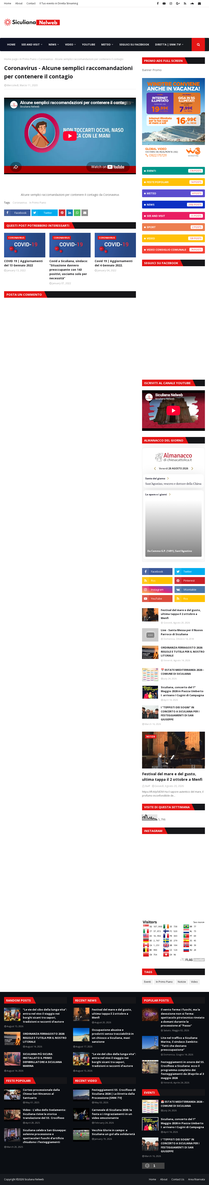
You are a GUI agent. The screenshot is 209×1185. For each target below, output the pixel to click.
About (18, 3)
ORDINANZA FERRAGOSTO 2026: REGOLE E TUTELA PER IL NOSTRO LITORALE (183, 651)
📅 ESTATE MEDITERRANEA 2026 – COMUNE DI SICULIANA (182, 672)
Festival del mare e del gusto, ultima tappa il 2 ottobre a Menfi (181, 614)
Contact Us (177, 1179)
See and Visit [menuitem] (30, 44)
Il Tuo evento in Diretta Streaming (59, 3)
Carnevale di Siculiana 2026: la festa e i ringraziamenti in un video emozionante (112, 1114)
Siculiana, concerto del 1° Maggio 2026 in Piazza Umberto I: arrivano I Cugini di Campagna (182, 691)
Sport (170, 227)
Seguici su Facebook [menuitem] (134, 44)
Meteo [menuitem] (106, 44)
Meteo (170, 193)
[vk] (190, 589)
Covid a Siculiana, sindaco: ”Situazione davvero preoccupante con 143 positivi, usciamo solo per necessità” (68, 269)
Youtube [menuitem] (88, 44)
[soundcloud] (192, 3)
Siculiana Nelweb (34, 1179)
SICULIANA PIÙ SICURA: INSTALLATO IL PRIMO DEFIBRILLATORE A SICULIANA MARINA (42, 1060)
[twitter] (190, 571)
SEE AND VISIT (170, 216)
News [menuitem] (52, 44)
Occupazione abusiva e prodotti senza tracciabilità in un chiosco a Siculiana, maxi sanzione (113, 1036)
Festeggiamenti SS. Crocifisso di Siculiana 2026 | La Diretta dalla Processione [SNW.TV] (114, 1094)
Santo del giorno (173, 481)
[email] (199, 3)
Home (7, 3)
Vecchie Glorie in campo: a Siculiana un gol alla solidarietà (113, 1132)
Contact (31, 3)
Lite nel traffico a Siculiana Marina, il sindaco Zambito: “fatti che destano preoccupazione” (179, 1044)
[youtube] (164, 3)
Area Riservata (196, 1179)
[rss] (185, 3)
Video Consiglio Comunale (170, 249)
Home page (11, 59)
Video (170, 238)
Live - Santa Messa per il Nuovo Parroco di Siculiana (182, 632)
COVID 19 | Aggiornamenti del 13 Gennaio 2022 (23, 263)
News (170, 204)
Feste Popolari (170, 182)
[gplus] (178, 3)
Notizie (182, 982)
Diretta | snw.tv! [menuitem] (168, 44)
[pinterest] (190, 580)
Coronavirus (20, 202)
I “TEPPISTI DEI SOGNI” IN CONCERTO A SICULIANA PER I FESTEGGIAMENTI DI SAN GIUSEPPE (180, 713)
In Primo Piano (28, 59)
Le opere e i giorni (173, 524)
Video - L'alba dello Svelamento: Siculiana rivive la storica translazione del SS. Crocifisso (44, 1114)
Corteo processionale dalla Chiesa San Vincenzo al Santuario (41, 1094)
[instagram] (171, 3)
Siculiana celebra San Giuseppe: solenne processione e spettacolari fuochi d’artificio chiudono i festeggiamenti (44, 1136)
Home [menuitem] (11, 44)
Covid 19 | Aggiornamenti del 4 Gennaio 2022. (113, 263)
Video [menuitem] (69, 44)
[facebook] (158, 3)
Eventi (170, 171)
